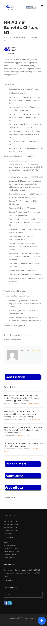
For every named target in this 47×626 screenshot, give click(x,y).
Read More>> (8, 580)
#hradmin (9, 339)
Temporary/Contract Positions (20, 335)
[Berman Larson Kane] (21, 7)
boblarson (19, 38)
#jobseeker (17, 339)
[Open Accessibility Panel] (42, 621)
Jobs (7, 335)
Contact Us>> (8, 538)
